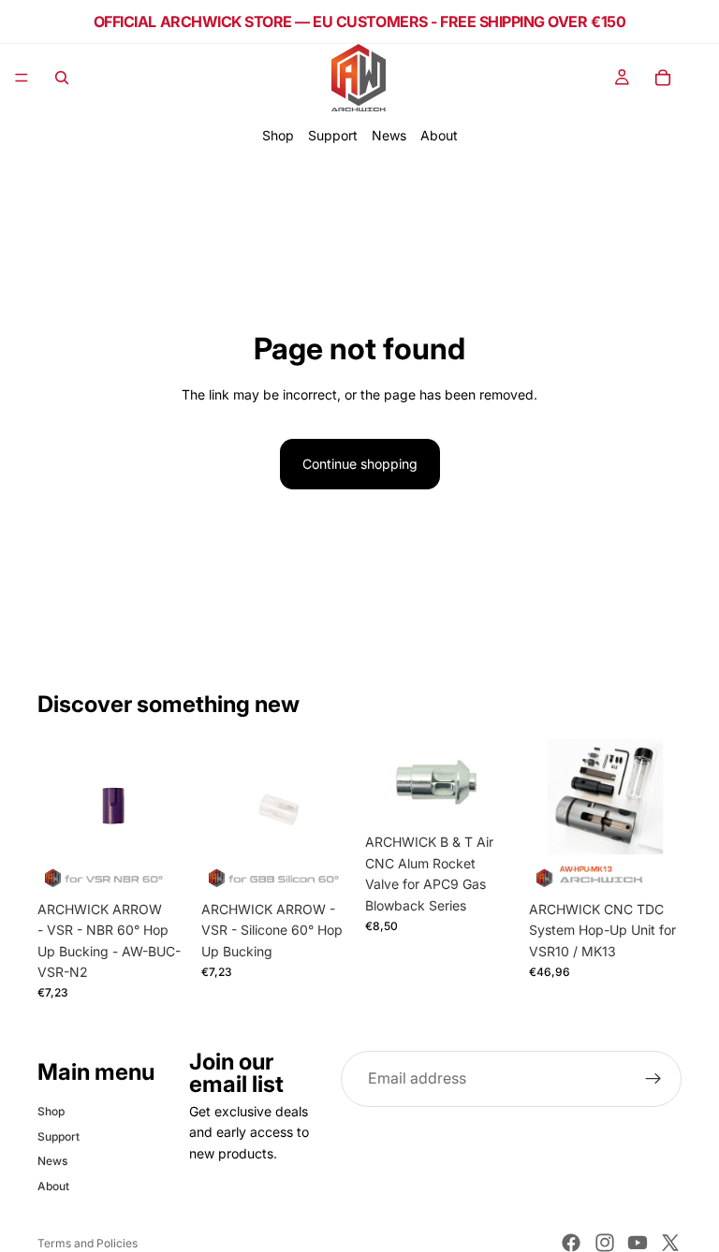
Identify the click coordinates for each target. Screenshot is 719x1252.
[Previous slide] (58, 815)
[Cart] (662, 77)
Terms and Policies (87, 1243)
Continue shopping (360, 464)
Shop (278, 135)
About (439, 135)
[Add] (161, 863)
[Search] (61, 77)
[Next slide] (169, 815)
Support (333, 135)
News (389, 135)
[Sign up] (653, 1079)
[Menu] (21, 77)
